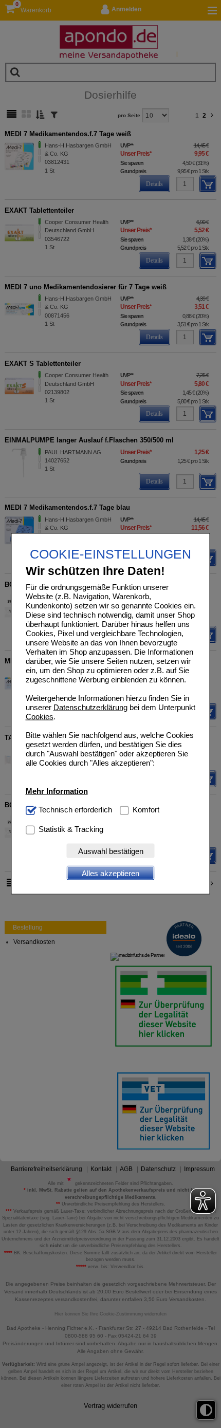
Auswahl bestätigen (110, 850)
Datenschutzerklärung (90, 707)
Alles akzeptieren (110, 872)
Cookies (39, 716)
